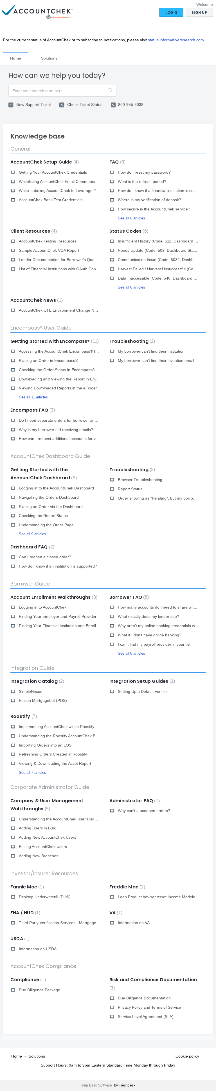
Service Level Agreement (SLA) (146, 1016)
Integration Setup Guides (141, 681)
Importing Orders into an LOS (45, 745)
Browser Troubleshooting (140, 479)
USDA (19, 938)
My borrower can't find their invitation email (156, 360)
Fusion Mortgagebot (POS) (43, 700)
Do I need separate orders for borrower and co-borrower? (70, 420)
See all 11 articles (33, 397)
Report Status (130, 489)
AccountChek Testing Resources (47, 241)
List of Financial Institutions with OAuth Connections (65, 269)
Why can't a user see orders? (144, 810)
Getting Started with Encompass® (53, 341)
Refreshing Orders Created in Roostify (53, 754)
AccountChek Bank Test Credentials (50, 200)
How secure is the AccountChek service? (154, 209)
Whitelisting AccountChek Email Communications (62, 181)
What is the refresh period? (142, 181)
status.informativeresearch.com (176, 40)
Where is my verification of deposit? (149, 200)
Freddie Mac (126, 887)
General (20, 148)
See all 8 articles (131, 653)
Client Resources (32, 231)
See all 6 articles (131, 218)
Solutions (49, 58)
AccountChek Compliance (43, 966)
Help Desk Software (97, 1085)
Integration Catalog (36, 681)
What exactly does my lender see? (148, 616)
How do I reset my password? (144, 172)
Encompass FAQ (31, 410)
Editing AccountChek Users (43, 846)
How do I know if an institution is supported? (58, 566)
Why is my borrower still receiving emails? (56, 429)
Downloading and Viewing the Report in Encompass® (66, 379)
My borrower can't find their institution (151, 351)
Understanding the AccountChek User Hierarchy (61, 819)
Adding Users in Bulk (37, 828)
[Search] (110, 90)
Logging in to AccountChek (42, 607)
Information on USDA (38, 949)
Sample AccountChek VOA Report (49, 250)
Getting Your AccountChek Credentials (53, 172)
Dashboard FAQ (31, 547)
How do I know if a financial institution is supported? (164, 190)
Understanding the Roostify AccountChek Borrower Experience (74, 736)
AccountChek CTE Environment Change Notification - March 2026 (77, 310)
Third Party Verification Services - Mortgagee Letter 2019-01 (72, 922)
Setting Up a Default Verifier (142, 691)
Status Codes (128, 231)
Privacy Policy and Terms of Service (149, 1007)
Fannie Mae (26, 887)
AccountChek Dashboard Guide (50, 456)
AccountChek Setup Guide (43, 162)
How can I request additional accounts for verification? (67, 438)
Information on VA (134, 922)
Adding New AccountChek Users (47, 837)
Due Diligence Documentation (144, 998)
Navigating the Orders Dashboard (49, 497)
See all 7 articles (32, 772)
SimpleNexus (30, 691)
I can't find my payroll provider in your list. (155, 644)
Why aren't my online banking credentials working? (163, 625)
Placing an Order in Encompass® (48, 360)
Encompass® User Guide (40, 327)
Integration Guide (32, 668)
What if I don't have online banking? (149, 635)
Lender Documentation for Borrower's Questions (62, 259)
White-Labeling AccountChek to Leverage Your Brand (66, 190)
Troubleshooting (131, 341)
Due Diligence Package (39, 990)
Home (15, 58)
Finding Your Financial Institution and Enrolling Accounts (68, 625)
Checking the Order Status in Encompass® (57, 370)
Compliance (27, 979)
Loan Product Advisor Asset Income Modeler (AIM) (163, 897)
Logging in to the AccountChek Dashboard (56, 488)
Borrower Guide (30, 583)
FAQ (116, 162)
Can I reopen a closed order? (45, 557)
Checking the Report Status (43, 515)
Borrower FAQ (128, 597)
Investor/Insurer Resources (44, 873)
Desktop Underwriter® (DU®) (45, 897)
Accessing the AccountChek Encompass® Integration (66, 351)
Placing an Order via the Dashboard (51, 506)
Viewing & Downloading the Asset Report (55, 763)
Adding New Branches (38, 856)
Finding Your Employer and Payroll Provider (57, 616)
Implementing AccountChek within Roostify (56, 726)
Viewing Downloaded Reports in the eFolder (58, 388)
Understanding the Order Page (46, 525)
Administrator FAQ (133, 800)
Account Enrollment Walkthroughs (53, 597)
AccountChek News (35, 300)
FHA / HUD (24, 912)
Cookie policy (187, 1056)
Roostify (22, 716)
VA (115, 912)
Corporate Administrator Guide (49, 787)
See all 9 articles (32, 534)
